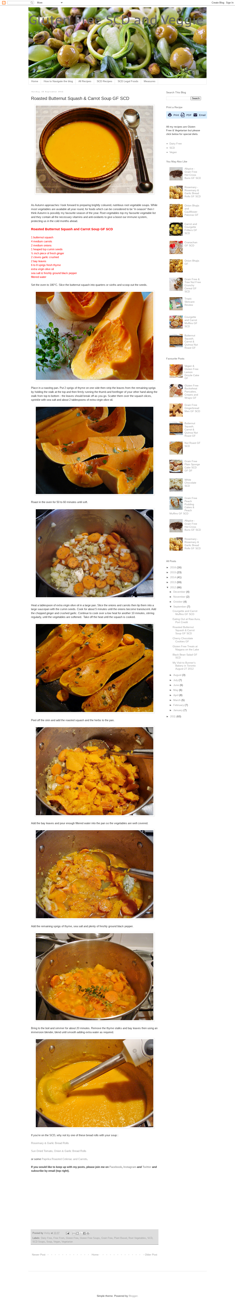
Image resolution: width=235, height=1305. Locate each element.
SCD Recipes (104, 81)
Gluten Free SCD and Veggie (116, 19)
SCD (149, 1238)
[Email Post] (67, 1233)
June (176, 685)
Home (34, 81)
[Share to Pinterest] (88, 1233)
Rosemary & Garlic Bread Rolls (50, 1143)
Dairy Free (46, 1238)
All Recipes (84, 81)
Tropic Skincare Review (190, 301)
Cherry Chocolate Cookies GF (183, 640)
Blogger (133, 1295)
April (176, 695)
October (178, 601)
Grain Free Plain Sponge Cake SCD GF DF (192, 466)
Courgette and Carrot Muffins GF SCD (191, 321)
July (176, 680)
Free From (58, 1238)
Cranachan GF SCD (191, 244)
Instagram (129, 1166)
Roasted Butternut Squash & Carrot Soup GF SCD (184, 630)
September (180, 606)
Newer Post (38, 1254)
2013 (173, 582)
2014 (173, 577)
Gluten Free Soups (90, 1238)
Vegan (56, 1241)
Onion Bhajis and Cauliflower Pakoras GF (192, 210)
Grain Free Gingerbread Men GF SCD (192, 408)
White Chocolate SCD (190, 482)
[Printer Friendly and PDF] (186, 117)
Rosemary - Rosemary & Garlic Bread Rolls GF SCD (193, 192)
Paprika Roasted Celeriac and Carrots (64, 1159)
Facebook (115, 1166)
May (176, 690)
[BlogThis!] (77, 1233)
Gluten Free (72, 1238)
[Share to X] (81, 1233)
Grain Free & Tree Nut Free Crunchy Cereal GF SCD (193, 285)
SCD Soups (38, 1241)
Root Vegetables (137, 1238)
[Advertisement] (77, 1282)
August (177, 674)
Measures (149, 81)
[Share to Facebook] (84, 1233)
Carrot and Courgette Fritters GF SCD (191, 229)
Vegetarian (67, 1241)
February (179, 705)
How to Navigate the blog (58, 81)
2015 (173, 572)
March (177, 700)
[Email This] (74, 1233)
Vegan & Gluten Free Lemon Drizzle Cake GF (192, 372)
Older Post (151, 1254)
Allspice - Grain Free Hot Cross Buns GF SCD (193, 173)
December (179, 591)
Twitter (146, 1166)
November (179, 596)
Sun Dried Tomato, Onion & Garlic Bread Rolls (58, 1150)
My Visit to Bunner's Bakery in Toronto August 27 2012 (184, 665)
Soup (49, 1241)
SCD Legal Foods (128, 81)
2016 (173, 567)
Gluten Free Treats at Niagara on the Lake (186, 648)
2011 (173, 716)
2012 (173, 587)
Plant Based (120, 1238)
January (178, 710)
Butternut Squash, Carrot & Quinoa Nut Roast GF (191, 341)
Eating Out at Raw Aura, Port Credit (186, 621)
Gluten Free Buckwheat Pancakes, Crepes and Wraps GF (191, 391)
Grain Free (107, 1238)
